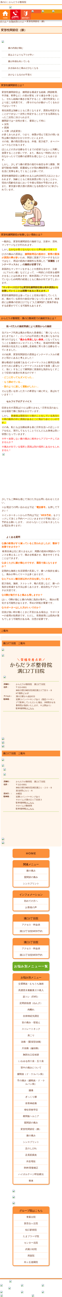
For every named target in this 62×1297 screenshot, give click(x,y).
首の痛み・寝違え (31, 1022)
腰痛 (31, 1090)
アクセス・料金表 (31, 924)
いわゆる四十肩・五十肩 (31, 1061)
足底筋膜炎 (31, 1155)
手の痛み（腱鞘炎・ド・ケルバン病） (31, 1082)
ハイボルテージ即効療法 (31, 1174)
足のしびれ (31, 1148)
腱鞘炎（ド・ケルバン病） (31, 1074)
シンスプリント (31, 883)
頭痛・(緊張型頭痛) (31, 1042)
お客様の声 (31, 907)
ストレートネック (31, 1029)
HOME (31, 853)
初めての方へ (31, 901)
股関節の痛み (31, 877)
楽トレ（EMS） (31, 996)
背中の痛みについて (31, 1067)
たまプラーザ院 (31, 1236)
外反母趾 (31, 1161)
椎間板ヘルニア (31, 1116)
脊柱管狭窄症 (31, 1110)
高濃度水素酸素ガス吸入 (31, 990)
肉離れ (31, 1009)
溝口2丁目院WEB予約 (31, 931)
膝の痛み (31, 870)
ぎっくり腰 (31, 1097)
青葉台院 (31, 1217)
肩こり (31, 1035)
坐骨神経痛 (31, 1103)
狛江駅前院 (31, 1230)
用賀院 (31, 1255)
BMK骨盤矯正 (31, 1168)
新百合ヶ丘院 (31, 1223)
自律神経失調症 (31, 1016)
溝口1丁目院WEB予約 (31, 955)
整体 (31, 1180)
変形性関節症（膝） (31, 1129)
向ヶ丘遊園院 (31, 1262)
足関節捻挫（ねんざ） (31, 1003)
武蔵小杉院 (31, 1249)
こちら (31, 708)
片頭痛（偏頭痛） (31, 1048)
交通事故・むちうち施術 (31, 984)
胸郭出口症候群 (31, 1054)
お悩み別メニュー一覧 (31, 966)
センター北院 (31, 1243)
